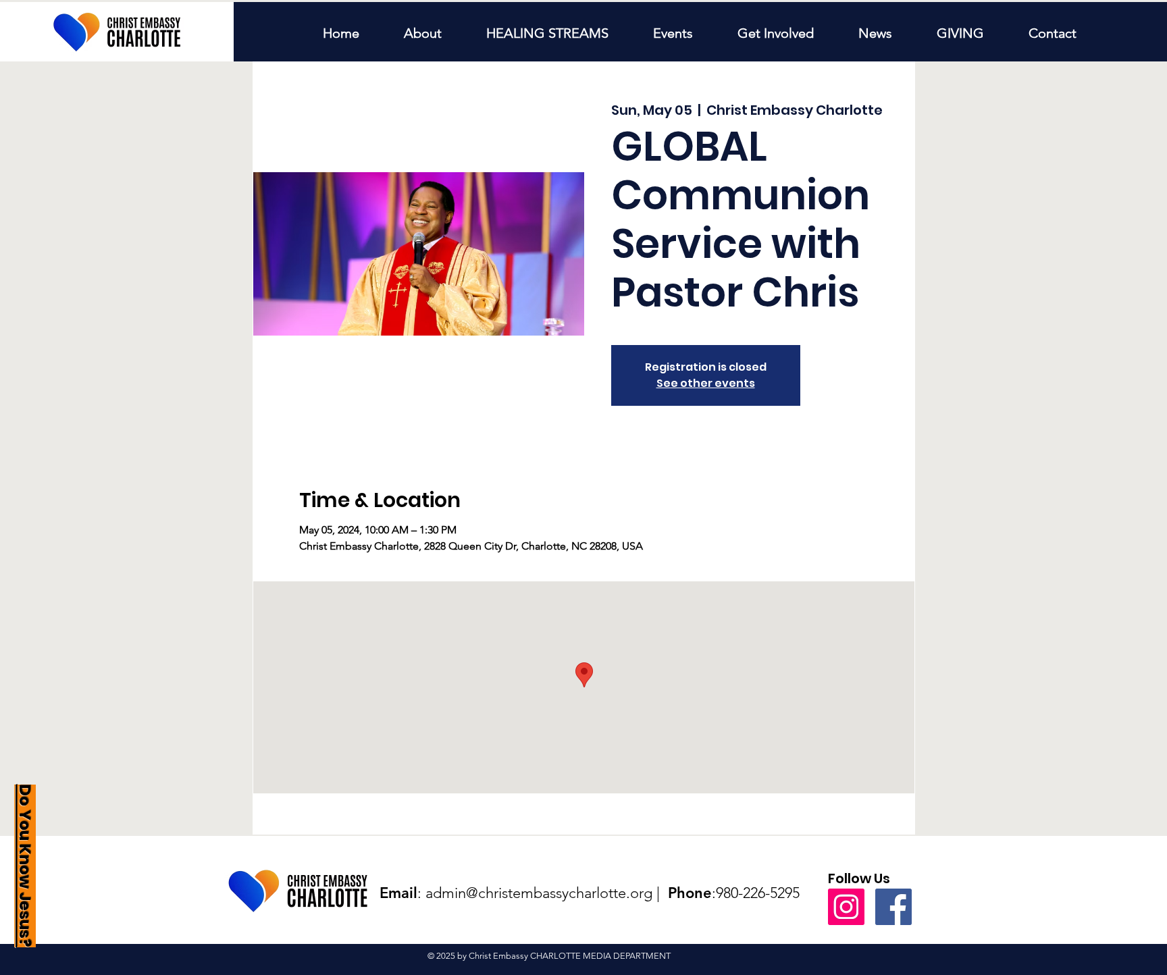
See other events (705, 383)
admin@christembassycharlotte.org (538, 893)
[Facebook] (893, 907)
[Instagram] (846, 907)
